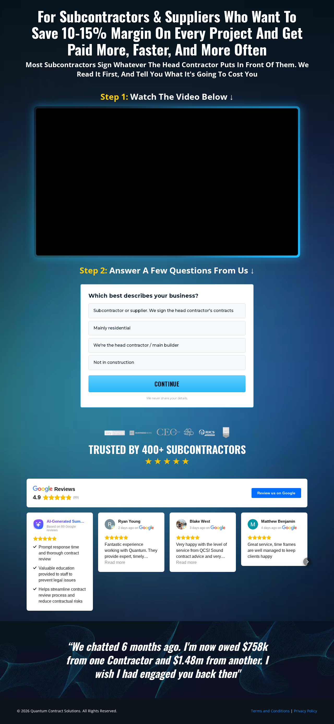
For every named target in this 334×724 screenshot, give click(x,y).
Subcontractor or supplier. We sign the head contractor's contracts (163, 310)
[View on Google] (110, 524)
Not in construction (113, 362)
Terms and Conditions (270, 710)
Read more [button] (115, 562)
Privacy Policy (305, 710)
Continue (167, 383)
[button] (26, 562)
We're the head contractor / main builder (136, 345)
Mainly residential (111, 328)
